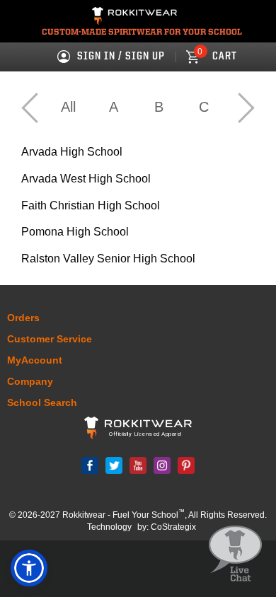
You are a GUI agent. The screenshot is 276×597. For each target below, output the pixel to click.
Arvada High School (71, 152)
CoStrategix (173, 527)
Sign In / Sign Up (121, 56)
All (68, 107)
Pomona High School (75, 232)
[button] (29, 568)
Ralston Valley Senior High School (108, 259)
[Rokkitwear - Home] (134, 17)
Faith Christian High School (90, 205)
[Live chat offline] (235, 554)
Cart (217, 56)
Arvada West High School (86, 179)
